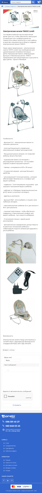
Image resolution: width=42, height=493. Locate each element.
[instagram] (11, 480)
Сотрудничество (11, 445)
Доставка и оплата (11, 465)
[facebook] (3, 480)
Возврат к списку (8, 350)
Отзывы (8, 470)
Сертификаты (10, 448)
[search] (33, 2)
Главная (8, 460)
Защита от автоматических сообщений (17, 391)
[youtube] (7, 480)
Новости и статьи (11, 462)
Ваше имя (8, 357)
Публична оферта (11, 451)
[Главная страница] (2, 6)
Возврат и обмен (11, 468)
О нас (7, 443)
